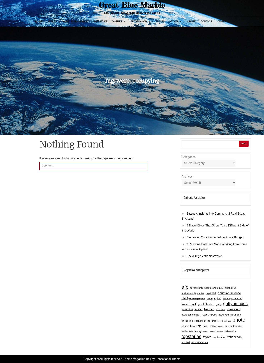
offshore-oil (217, 321)
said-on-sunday (217, 326)
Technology (139, 21)
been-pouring (211, 288)
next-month (235, 315)
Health (52, 21)
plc (199, 326)
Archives (187, 176)
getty (219, 304)
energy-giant (214, 298)
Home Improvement (75, 21)
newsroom (224, 315)
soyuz (206, 331)
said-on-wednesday (192, 331)
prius (205, 326)
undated (186, 342)
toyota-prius (219, 337)
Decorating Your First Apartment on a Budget (214, 237)
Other (174, 21)
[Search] (143, 166)
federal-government (232, 298)
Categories (189, 156)
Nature (117, 21)
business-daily (189, 293)
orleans (227, 321)
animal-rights (196, 288)
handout (198, 309)
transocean (234, 337)
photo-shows (189, 326)
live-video (220, 309)
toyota (207, 337)
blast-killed (230, 288)
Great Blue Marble (132, 4)
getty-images (235, 303)
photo (238, 319)
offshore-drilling (202, 320)
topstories (191, 336)
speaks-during (216, 331)
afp (185, 287)
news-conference (190, 314)
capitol (200, 293)
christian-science (229, 293)
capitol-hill (211, 293)
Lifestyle (100, 21)
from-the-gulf (189, 304)
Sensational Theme (168, 358)
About (191, 21)
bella (221, 288)
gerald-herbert (206, 304)
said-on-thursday (233, 326)
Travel (160, 21)
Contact (206, 21)
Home (38, 21)
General (223, 21)
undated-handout (199, 342)
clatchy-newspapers (193, 298)
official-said (187, 321)
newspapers (209, 314)
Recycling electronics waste (204, 256)
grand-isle (187, 309)
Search (243, 143)
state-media (230, 331)
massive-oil (233, 309)
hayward (209, 309)
